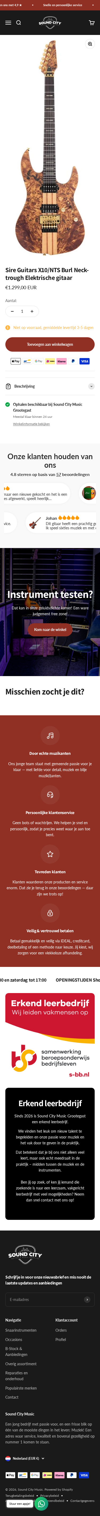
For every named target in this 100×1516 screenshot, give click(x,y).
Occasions (13, 1339)
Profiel (60, 1339)
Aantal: (11, 300)
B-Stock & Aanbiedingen (16, 1351)
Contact (11, 1397)
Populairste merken (21, 1388)
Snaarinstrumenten (21, 1330)
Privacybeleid (49, 1496)
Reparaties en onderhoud (16, 1376)
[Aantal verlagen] (12, 311)
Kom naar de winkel (50, 629)
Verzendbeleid (54, 1501)
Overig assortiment (21, 1364)
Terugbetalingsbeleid (19, 1496)
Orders (61, 1330)
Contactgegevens (82, 1501)
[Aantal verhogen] (32, 311)
